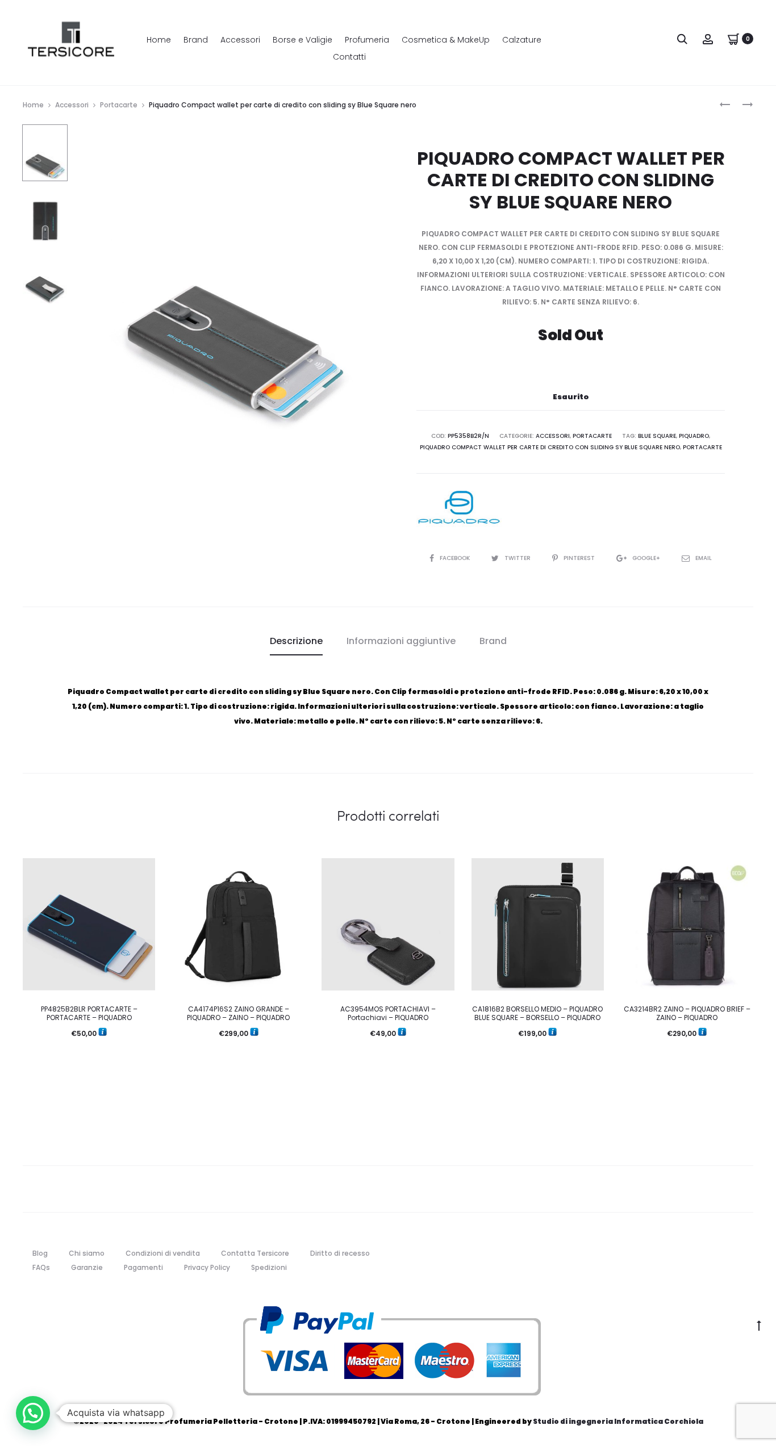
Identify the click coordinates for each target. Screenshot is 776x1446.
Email (703, 558)
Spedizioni (269, 1267)
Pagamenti (143, 1267)
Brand (195, 39)
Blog (40, 1253)
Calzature (521, 39)
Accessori (240, 39)
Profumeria (367, 39)
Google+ (647, 558)
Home (159, 39)
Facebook (456, 558)
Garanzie (87, 1267)
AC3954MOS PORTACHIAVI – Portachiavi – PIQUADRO (388, 1013)
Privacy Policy (207, 1267)
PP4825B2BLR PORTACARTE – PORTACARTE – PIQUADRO (89, 1013)
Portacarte (118, 105)
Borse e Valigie (302, 39)
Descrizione (296, 640)
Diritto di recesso (340, 1253)
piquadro (694, 436)
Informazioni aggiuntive (401, 640)
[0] (733, 38)
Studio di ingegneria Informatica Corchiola (618, 1421)
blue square (657, 436)
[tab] (296, 641)
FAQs (41, 1267)
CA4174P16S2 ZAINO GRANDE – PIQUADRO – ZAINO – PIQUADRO (238, 1013)
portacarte (702, 447)
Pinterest (580, 558)
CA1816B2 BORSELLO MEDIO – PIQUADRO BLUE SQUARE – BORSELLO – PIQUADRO (537, 1013)
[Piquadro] (459, 507)
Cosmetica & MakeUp (446, 39)
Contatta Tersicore (255, 1253)
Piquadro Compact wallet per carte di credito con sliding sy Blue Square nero (550, 447)
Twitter (518, 558)
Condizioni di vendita (163, 1253)
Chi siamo (87, 1253)
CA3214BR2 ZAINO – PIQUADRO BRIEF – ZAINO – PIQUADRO (687, 1013)
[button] (33, 1413)
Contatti (349, 56)
